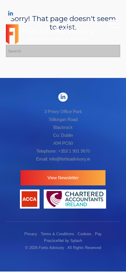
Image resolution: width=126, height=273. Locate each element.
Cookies (84, 234)
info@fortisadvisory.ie (69, 158)
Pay (98, 234)
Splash (76, 240)
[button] (63, 177)
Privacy (30, 234)
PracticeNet (54, 240)
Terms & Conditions (57, 234)
